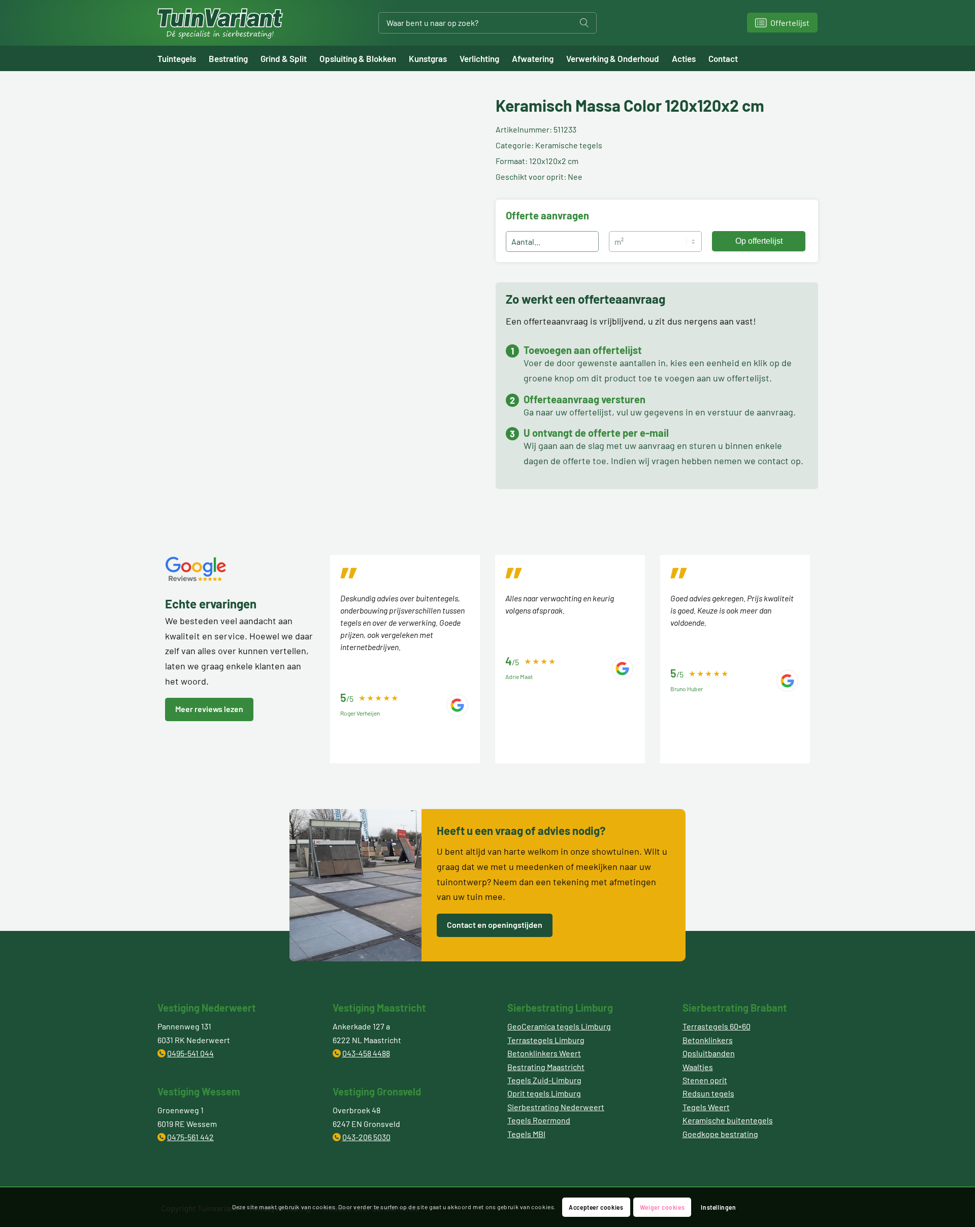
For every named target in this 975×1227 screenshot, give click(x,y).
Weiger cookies (662, 1207)
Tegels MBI (526, 1134)
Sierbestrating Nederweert (555, 1107)
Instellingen (718, 1207)
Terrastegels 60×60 (716, 1026)
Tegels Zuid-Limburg (544, 1080)
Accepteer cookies (596, 1207)
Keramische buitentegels (727, 1120)
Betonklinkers (707, 1040)
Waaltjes (697, 1067)
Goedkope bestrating (720, 1134)
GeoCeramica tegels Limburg (559, 1026)
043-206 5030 (366, 1137)
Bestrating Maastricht (545, 1067)
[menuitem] (183, 58)
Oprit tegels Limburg (544, 1093)
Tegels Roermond (538, 1120)
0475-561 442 (190, 1137)
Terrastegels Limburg (545, 1040)
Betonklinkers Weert (544, 1053)
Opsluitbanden (708, 1053)
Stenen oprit (704, 1080)
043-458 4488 (366, 1053)
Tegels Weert (706, 1107)
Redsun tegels (708, 1093)
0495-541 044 (190, 1053)
